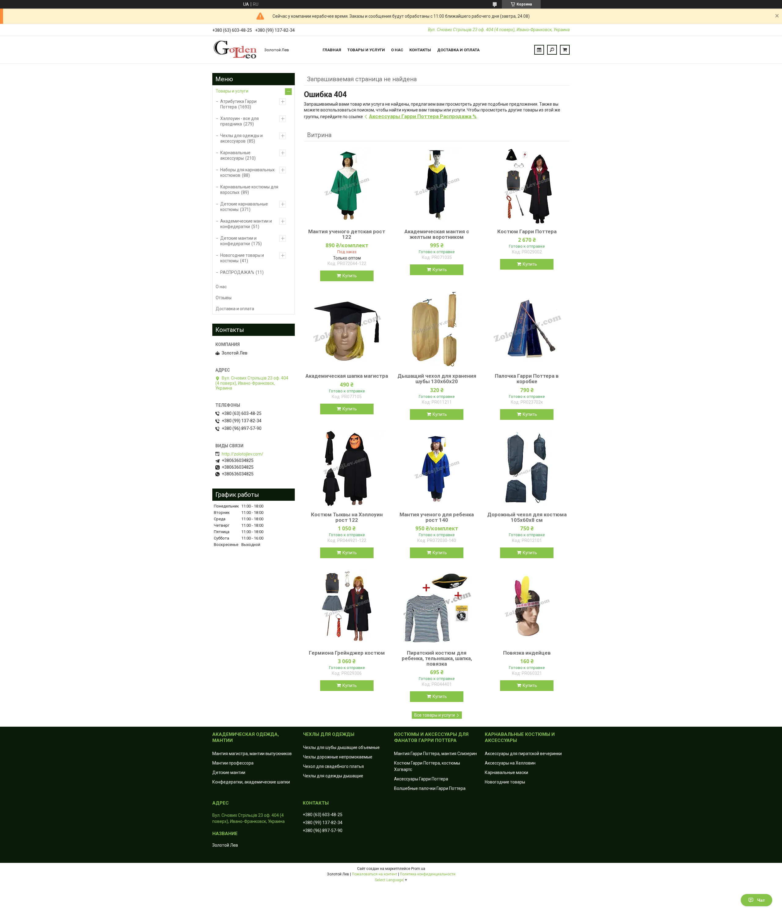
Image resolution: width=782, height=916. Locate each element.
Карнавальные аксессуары (235, 155)
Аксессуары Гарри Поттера (421, 778)
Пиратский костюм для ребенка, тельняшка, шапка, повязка (437, 658)
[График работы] (539, 50)
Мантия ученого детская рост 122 (346, 234)
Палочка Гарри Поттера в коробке (527, 378)
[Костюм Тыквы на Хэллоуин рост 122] (346, 469)
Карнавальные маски (506, 772)
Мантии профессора (233, 763)
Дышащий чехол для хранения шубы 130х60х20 (436, 378)
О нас (397, 50)
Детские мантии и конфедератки (238, 241)
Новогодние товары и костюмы (242, 258)
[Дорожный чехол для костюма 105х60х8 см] (527, 469)
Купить (349, 275)
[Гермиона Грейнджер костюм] (346, 607)
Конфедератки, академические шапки (251, 782)
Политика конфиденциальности (427, 874)
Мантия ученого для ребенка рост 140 (437, 517)
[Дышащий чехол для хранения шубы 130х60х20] (437, 330)
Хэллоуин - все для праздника (239, 121)
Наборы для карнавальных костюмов (247, 172)
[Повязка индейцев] (527, 607)
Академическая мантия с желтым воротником (436, 234)
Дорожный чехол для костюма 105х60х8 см (527, 517)
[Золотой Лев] (235, 49)
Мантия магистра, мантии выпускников (252, 753)
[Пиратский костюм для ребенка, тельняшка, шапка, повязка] (437, 607)
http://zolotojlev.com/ (242, 454)
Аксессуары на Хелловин (510, 763)
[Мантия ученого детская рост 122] (346, 185)
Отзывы (224, 297)
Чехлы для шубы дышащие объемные (341, 747)
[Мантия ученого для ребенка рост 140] (437, 469)
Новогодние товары (505, 782)
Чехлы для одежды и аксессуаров (241, 138)
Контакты (420, 50)
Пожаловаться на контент (374, 874)
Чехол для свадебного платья (333, 766)
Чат (761, 900)
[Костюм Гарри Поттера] (527, 185)
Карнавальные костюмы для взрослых (249, 189)
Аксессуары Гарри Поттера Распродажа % (423, 116)
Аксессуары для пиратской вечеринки (523, 753)
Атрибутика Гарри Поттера (238, 104)
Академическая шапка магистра (346, 376)
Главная (332, 50)
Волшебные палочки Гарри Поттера (430, 788)
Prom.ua (418, 869)
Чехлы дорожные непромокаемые (337, 756)
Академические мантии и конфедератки (246, 224)
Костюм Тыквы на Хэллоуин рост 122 (347, 517)
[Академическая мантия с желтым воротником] (437, 185)
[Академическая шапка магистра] (346, 330)
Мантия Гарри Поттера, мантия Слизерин (435, 753)
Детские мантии (228, 772)
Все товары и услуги (434, 715)
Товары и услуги (366, 50)
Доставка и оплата (458, 50)
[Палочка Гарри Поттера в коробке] (527, 330)
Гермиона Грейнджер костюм (347, 653)
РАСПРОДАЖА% (237, 272)
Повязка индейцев (527, 653)
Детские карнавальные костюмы (244, 207)
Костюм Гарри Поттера (527, 231)
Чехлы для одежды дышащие (333, 775)
